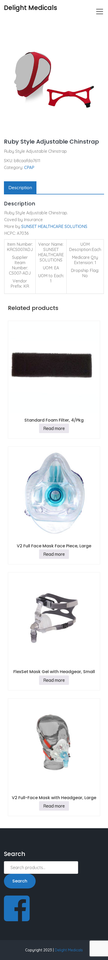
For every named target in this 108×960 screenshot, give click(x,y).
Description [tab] (20, 187)
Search (19, 881)
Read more (54, 428)
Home (9, 22)
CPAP (27, 22)
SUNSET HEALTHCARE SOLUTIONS (54, 226)
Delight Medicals (69, 950)
